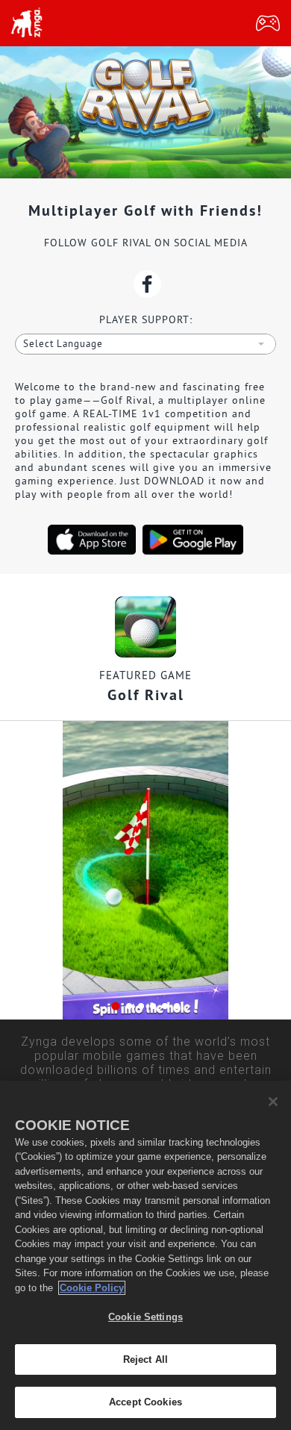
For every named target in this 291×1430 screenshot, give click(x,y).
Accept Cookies (145, 1402)
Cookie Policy (92, 1287)
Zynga (26, 23)
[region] (145, 1255)
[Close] (273, 1101)
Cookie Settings (145, 1317)
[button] (115, 1006)
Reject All (145, 1359)
